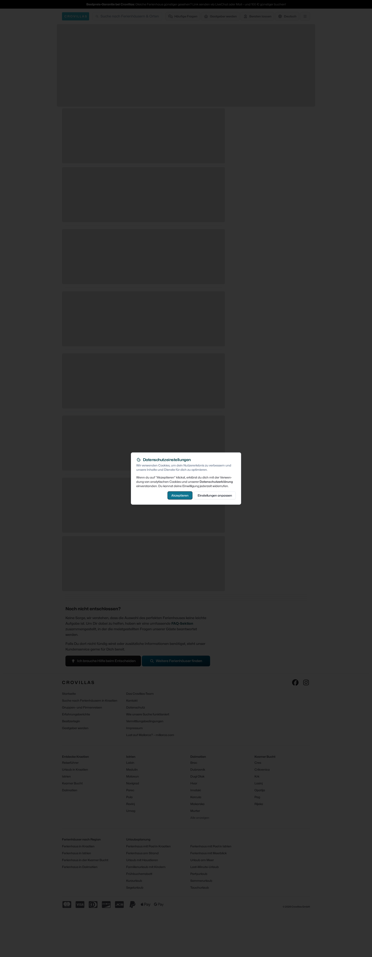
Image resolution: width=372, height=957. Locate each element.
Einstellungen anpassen (215, 495)
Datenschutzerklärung (216, 481)
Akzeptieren (180, 495)
